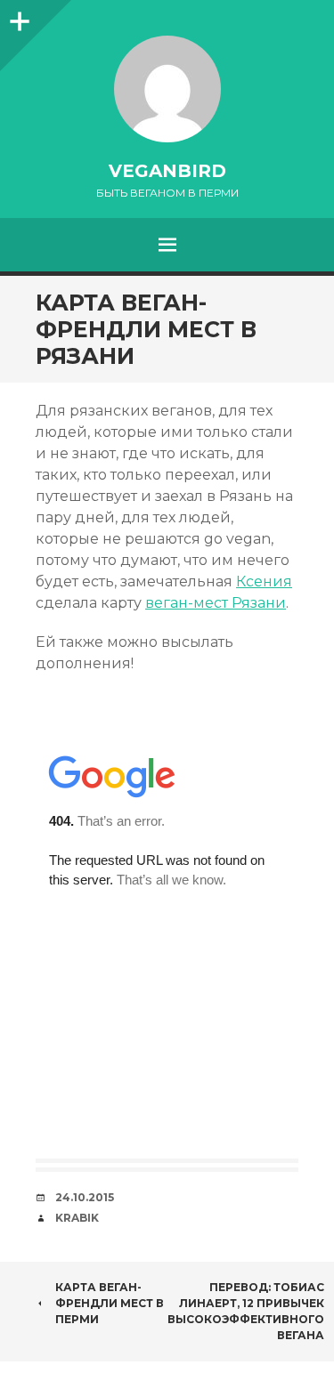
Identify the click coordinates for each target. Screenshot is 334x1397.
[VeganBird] (167, 89)
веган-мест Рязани (215, 602)
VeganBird (167, 171)
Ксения (264, 581)
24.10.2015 (84, 1197)
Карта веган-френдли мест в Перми (109, 1303)
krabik (77, 1217)
